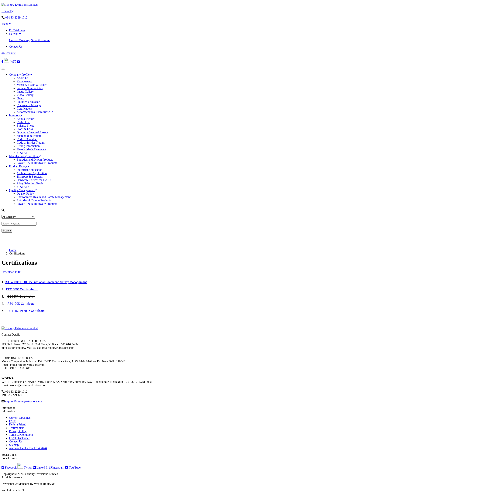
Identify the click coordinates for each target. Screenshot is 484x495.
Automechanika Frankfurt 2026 (35, 112)
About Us (22, 78)
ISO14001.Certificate (22, 289)
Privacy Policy (17, 431)
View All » (23, 186)
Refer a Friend (17, 424)
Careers (14, 33)
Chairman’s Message (29, 105)
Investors (15, 115)
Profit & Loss (25, 129)
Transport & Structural (30, 176)
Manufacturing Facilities (24, 156)
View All (22, 152)
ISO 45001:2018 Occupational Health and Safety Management (46, 282)
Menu (5, 24)
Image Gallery (25, 91)
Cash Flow (23, 122)
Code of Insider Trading (31, 142)
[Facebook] (2, 61)
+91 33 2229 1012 (16, 17)
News (20, 98)
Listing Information (28, 146)
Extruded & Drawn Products (34, 200)
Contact (7, 11)
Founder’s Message (28, 101)
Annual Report (25, 118)
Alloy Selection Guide (30, 183)
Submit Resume (40, 40)
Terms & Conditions (21, 434)
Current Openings (19, 40)
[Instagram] (14, 61)
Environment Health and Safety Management (44, 197)
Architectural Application (32, 173)
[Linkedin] (11, 61)
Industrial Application (29, 169)
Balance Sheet (25, 125)
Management (24, 81)
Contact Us (15, 46)
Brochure (10, 53)
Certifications (25, 108)
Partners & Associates (30, 88)
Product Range (18, 166)
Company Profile (19, 74)
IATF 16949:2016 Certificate (25, 311)
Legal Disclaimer (19, 438)
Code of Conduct (27, 139)
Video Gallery (25, 95)
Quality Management (22, 190)
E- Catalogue (17, 30)
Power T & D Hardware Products (37, 163)
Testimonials (16, 427)
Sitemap (14, 444)
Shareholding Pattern (29, 135)
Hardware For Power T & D (34, 180)
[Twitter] (6, 61)
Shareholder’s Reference (31, 149)
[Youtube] (18, 61)
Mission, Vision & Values (32, 84)
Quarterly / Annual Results (32, 132)
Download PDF (11, 272)
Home (12, 250)
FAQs (12, 421)
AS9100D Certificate (21, 304)
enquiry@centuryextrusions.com (24, 401)
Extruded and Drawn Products (35, 159)
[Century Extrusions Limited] (20, 4)
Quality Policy (25, 193)
